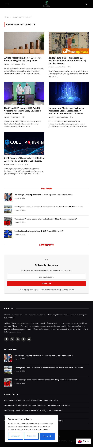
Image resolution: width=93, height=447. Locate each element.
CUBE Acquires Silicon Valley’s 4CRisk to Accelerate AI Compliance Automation (24, 159)
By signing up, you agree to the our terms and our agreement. (47, 290)
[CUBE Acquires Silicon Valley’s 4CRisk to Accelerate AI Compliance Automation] (24, 143)
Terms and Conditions (58, 441)
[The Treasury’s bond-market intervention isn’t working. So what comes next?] (8, 221)
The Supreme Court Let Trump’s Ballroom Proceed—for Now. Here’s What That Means (49, 207)
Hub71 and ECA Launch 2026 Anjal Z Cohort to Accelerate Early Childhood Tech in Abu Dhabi (22, 111)
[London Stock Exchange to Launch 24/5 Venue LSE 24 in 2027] (8, 234)
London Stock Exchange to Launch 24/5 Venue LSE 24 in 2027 (39, 231)
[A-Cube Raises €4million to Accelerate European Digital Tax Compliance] (24, 43)
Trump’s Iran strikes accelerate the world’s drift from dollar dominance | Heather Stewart (67, 60)
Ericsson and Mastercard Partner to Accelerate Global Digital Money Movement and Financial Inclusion (66, 111)
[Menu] (6, 4)
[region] (31, 428)
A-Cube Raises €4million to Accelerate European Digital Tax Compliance (22, 59)
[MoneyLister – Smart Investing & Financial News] (46, 4)
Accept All (47, 436)
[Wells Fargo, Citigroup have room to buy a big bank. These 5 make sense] (8, 197)
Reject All (31, 436)
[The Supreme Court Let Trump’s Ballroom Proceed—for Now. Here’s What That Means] (8, 209)
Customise (15, 436)
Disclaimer (73, 441)
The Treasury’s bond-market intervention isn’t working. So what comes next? (46, 219)
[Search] (86, 4)
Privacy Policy (61, 290)
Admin (6, 64)
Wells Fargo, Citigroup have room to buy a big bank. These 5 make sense (43, 194)
